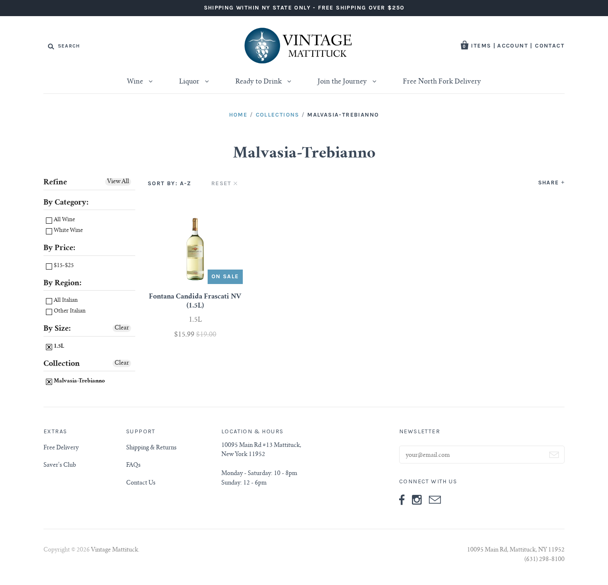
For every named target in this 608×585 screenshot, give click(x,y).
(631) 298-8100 (544, 560)
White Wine (68, 231)
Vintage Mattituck (114, 550)
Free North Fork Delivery (442, 82)
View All (118, 182)
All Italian (65, 300)
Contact (550, 45)
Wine (136, 82)
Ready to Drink (259, 82)
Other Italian (69, 311)
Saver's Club (59, 465)
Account (512, 45)
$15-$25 (63, 266)
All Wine (64, 220)
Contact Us (141, 483)
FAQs (133, 465)
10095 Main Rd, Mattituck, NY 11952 (516, 550)
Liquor (190, 82)
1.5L (58, 346)
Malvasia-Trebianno (79, 381)
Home (238, 114)
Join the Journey (343, 82)
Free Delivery (61, 448)
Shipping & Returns (151, 448)
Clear (122, 328)
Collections (277, 114)
